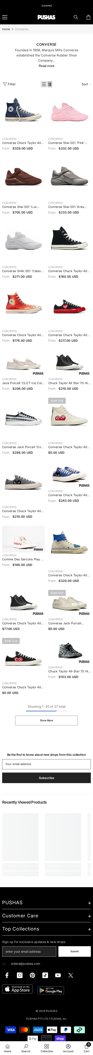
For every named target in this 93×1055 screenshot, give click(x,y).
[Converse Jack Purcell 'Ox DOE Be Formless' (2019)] (23, 419)
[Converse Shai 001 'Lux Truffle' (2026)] (23, 178)
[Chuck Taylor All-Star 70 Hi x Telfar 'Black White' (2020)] (69, 651)
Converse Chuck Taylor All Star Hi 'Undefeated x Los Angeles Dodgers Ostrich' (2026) (21, 143)
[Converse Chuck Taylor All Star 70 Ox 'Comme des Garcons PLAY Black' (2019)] (23, 659)
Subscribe (46, 778)
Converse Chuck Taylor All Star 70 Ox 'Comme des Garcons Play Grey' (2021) (21, 511)
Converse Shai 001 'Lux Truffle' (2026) (19, 207)
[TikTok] (45, 975)
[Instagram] (19, 975)
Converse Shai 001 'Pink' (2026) (66, 143)
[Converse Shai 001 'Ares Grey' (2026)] (69, 178)
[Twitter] (70, 975)
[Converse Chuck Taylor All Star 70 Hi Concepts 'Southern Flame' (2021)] (23, 307)
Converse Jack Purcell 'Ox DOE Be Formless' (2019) (21, 447)
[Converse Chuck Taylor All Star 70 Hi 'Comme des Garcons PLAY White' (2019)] (69, 419)
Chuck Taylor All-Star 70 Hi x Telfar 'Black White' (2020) (68, 671)
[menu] (4, 17)
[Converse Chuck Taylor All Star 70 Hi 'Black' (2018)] (69, 243)
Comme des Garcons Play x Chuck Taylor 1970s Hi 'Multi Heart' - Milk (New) (23, 559)
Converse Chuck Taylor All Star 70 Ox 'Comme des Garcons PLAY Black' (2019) (23, 687)
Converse (21, 29)
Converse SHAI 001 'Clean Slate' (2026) (21, 271)
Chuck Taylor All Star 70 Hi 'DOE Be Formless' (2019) (68, 383)
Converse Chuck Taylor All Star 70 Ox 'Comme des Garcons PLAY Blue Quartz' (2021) (68, 495)
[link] (20, 868)
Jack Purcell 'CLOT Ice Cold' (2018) (23, 383)
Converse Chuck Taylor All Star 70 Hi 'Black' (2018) (67, 271)
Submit (75, 951)
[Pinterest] (32, 975)
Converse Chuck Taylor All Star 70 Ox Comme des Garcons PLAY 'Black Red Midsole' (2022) (67, 335)
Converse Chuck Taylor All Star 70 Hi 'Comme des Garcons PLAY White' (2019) (69, 447)
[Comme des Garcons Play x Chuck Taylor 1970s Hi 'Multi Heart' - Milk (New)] (23, 539)
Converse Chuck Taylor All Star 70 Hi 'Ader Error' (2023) (67, 575)
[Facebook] (7, 975)
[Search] (76, 17)
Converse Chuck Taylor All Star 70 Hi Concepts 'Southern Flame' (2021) (21, 335)
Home (6, 29)
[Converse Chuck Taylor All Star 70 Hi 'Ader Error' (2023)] (69, 547)
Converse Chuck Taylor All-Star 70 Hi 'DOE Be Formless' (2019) (23, 623)
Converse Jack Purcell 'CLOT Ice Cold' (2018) (65, 623)
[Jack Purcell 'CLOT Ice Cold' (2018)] (23, 363)
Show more (46, 720)
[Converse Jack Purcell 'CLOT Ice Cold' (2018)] (69, 603)
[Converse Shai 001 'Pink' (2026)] (69, 115)
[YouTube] (58, 975)
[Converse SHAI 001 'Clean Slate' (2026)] (23, 243)
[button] (44, 84)
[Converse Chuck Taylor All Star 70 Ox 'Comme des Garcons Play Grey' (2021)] (23, 483)
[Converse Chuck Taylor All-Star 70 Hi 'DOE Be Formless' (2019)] (23, 603)
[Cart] (88, 17)
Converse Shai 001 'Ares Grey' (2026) (66, 207)
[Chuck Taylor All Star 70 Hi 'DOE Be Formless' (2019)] (69, 363)
